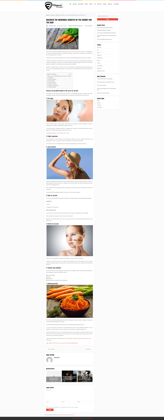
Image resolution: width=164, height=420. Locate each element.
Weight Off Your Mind (101, 70)
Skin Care (104, 4)
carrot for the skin (65, 343)
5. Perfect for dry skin (52, 83)
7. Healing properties (52, 87)
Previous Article (51, 349)
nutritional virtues (68, 51)
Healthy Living (80, 4)
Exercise (86, 4)
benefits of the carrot (53, 343)
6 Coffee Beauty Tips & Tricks (62, 133)
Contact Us (99, 105)
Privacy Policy (99, 107)
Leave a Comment (88, 25)
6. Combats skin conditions (53, 85)
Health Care (75, 4)
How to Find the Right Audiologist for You (104, 39)
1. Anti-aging (50, 77)
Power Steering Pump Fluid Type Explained (104, 27)
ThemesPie (78, 418)
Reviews (90, 4)
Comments (48, 390)
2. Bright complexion (52, 79)
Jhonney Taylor (53, 25)
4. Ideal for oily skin (52, 82)
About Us (98, 102)
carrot (60, 343)
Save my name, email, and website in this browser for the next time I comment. (62, 407)
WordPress (90, 418)
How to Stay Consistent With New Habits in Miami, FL (106, 32)
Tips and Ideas (116, 4)
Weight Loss (110, 4)
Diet (95, 4)
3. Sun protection (51, 80)
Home (70, 4)
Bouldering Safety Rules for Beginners (104, 30)
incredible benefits (74, 343)
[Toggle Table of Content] (69, 74)
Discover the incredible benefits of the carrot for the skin (59, 76)
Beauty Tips (99, 4)
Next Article (88, 349)
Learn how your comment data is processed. (66, 414)
